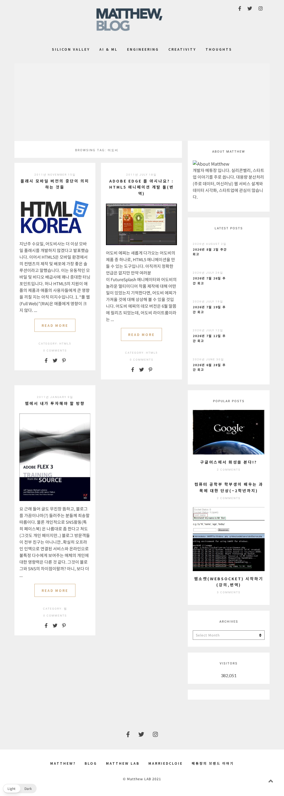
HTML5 (65, 343)
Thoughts (219, 49)
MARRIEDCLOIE (165, 763)
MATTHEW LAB (123, 763)
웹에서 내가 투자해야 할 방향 (55, 403)
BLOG (91, 763)
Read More (55, 325)
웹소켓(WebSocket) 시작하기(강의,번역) (228, 581)
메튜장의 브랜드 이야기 (213, 763)
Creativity (182, 49)
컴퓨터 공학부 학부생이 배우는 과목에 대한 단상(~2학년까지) (228, 487)
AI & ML (108, 49)
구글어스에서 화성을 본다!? (228, 462)
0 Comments (55, 350)
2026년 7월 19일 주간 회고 (209, 309)
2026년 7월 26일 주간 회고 (209, 280)
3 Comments (228, 592)
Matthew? (63, 763)
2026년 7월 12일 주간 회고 (209, 338)
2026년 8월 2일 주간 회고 (210, 251)
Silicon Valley (71, 49)
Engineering (143, 49)
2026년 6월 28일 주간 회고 (209, 367)
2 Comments (228, 469)
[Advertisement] (142, 102)
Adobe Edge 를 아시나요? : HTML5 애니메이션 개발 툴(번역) (141, 187)
